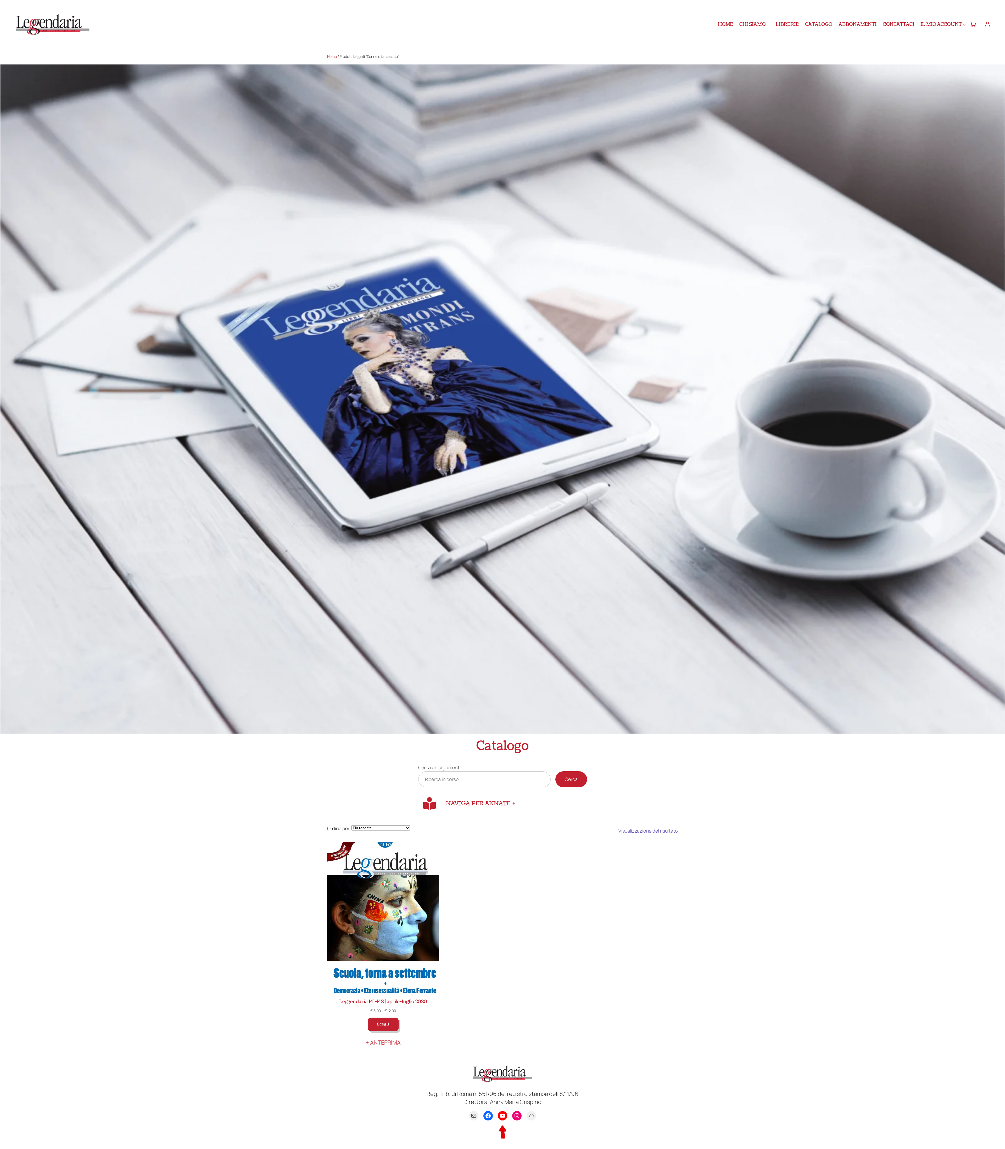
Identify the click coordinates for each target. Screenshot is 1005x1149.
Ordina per (338, 828)
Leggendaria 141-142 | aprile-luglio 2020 (383, 1002)
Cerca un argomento (440, 767)
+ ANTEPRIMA (383, 1042)
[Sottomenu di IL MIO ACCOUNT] (964, 24)
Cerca (571, 779)
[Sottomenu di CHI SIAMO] (768, 24)
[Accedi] (987, 24)
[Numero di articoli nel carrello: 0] (973, 24)
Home (332, 56)
